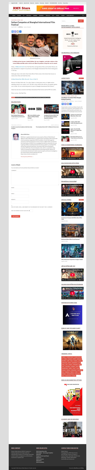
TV (23, 15)
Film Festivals (14, 20)
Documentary (74, 362)
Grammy (70, 364)
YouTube (73, 375)
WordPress (76, 468)
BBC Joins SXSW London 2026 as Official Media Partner (34, 117)
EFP (79, 362)
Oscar (74, 368)
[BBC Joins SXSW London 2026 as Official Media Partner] (35, 109)
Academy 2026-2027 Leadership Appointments (76, 122)
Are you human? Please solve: (19, 210)
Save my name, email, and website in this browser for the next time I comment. (32, 207)
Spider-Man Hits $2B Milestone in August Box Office (76, 130)
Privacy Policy (65, 3)
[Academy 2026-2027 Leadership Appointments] (65, 121)
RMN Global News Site (41, 451)
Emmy (63, 364)
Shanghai (44, 97)
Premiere (64, 370)
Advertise (37, 3)
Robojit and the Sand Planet (42, 456)
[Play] (63, 158)
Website (13, 199)
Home (13, 15)
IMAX (80, 364)
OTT (53, 15)
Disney (69, 362)
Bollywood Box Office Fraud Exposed (70, 239)
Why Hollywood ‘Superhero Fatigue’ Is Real (72, 259)
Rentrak (68, 370)
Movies (19, 15)
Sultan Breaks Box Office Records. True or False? (24, 79)
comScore (80, 360)
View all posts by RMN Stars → (27, 156)
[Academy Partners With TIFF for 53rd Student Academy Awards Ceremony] (51, 109)
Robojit (72, 95)
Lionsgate (73, 366)
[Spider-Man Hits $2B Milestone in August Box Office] (65, 129)
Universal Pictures (70, 373)
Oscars (78, 368)
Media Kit (47, 3)
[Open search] (83, 15)
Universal (64, 373)
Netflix (70, 368)
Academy (64, 357)
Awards (35, 15)
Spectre (72, 372)
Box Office (64, 360)
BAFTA (74, 358)
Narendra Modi (65, 368)
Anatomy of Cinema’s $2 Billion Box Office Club (75, 115)
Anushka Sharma (19, 97)
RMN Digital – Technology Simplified (44, 452)
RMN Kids (38, 454)
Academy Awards (77, 357)
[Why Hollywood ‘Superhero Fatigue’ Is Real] (72, 250)
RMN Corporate (40, 459)
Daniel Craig (64, 362)
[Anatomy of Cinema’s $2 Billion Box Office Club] (65, 114)
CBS (68, 360)
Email (13, 193)
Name (13, 187)
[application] (72, 153)
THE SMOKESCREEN (53, 3)
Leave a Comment (27, 27)
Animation (70, 358)
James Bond (67, 366)
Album (65, 358)
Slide (22, 20)
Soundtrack (67, 372)
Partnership (42, 3)
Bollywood (26, 97)
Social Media (80, 370)
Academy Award (70, 357)
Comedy (75, 360)
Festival (31, 97)
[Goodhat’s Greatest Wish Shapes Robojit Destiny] (72, 81)
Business (41, 15)
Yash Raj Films (68, 375)
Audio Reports (70, 15)
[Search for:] (72, 20)
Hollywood (75, 364)
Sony (63, 372)
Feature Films (64, 95)
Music (57, 15)
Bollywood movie (20, 66)
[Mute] (80, 158)
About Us (21, 3)
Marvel (77, 366)
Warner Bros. (77, 373)
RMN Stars (21, 27)
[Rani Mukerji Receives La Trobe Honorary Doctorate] (18, 109)
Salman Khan (39, 97)
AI (62, 358)
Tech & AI (48, 15)
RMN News (39, 460)
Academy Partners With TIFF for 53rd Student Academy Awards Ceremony (51, 117)
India (63, 366)
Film (34, 97)
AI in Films (60, 3)
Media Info (32, 3)
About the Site (26, 3)
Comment (14, 170)
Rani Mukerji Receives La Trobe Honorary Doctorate (18, 116)
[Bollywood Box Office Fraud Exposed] (72, 230)
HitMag (81, 468)
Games (62, 15)
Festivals (28, 15)
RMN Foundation (40, 462)
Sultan (48, 97)
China (71, 360)
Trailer (76, 372)
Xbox (63, 375)
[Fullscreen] (82, 158)
